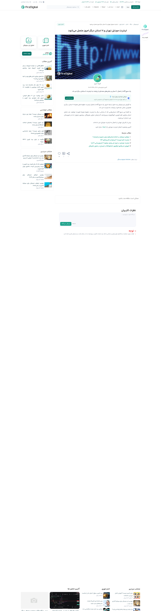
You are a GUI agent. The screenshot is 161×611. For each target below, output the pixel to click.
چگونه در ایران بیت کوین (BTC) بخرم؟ (33, 140)
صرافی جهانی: (115, 2)
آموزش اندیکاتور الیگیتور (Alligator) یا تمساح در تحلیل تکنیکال (109, 146)
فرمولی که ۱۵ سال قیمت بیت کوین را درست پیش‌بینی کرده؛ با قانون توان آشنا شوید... (33, 166)
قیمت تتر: (91, 2)
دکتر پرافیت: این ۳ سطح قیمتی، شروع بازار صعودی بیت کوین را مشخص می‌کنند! (33, 98)
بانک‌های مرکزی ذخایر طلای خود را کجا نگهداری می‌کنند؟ (33, 77)
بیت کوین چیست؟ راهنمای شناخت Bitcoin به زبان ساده (33, 124)
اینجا (104, 127)
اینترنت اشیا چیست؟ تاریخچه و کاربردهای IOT (114, 140)
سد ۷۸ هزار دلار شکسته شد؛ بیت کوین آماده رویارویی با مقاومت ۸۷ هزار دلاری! (33, 87)
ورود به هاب (26, 54)
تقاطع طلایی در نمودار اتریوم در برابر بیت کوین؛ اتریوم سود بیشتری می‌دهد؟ (33, 68)
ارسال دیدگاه (66, 224)
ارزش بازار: (106, 2)
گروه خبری (97, 84)
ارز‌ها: (139, 2)
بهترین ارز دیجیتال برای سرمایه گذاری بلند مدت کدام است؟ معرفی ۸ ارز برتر (33, 157)
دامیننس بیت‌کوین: (129, 2)
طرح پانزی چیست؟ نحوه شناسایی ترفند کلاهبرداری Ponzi (33, 132)
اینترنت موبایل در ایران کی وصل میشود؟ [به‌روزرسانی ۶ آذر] (110, 143)
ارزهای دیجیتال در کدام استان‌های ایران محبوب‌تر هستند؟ (111, 137)
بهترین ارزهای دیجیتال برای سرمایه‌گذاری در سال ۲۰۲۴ (33, 176)
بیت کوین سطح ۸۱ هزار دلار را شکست (92, 593)
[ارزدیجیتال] (29, 7)
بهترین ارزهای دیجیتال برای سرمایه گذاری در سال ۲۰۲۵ (33, 184)
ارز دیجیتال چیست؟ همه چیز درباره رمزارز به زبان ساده (33, 115)
